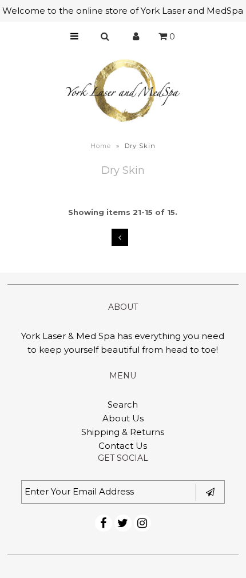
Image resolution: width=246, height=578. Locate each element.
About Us (123, 418)
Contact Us (122, 445)
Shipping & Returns (122, 431)
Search (123, 404)
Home (100, 146)
